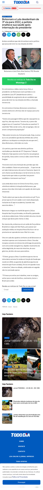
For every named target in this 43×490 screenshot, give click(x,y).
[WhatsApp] (18, 35)
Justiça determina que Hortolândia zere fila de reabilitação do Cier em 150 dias (26, 415)
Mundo (15, 307)
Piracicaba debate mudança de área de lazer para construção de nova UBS (26, 402)
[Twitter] (9, 35)
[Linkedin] (14, 35)
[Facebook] (4, 35)
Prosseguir (21, 482)
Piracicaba (8, 366)
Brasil (9, 307)
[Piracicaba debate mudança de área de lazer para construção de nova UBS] (21, 364)
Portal (7, 337)
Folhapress (8, 31)
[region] (21, 476)
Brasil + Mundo (7, 16)
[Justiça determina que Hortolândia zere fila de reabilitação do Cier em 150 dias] (7, 419)
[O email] (23, 35)
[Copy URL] (28, 35)
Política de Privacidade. (20, 477)
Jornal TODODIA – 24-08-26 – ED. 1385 (26, 388)
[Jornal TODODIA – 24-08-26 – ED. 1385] (21, 333)
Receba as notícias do (21, 81)
